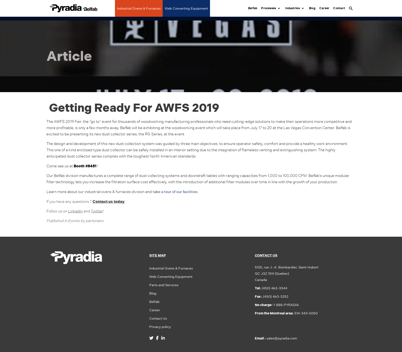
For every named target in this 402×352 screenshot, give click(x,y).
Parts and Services (163, 285)
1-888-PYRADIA (277, 305)
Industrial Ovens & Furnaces (139, 8)
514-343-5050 (286, 313)
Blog (312, 8)
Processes (268, 8)
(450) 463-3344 (271, 288)
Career (324, 8)
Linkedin (75, 211)
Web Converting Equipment (186, 8)
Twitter (97, 211)
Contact (339, 8)
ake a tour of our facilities (176, 191)
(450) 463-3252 (271, 297)
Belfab (252, 8)
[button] (351, 8)
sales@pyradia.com (276, 338)
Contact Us (158, 318)
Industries (292, 8)
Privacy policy (160, 327)
